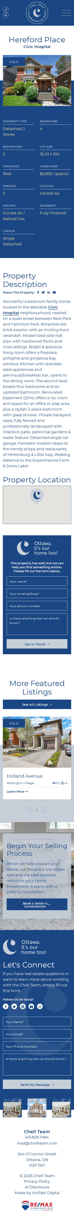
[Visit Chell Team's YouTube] (31, 1006)
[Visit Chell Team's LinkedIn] (23, 1006)
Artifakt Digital (46, 1192)
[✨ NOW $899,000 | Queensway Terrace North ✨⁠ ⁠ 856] (61, 1107)
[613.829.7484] (6, 9)
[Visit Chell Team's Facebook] (6, 1006)
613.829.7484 (37, 1137)
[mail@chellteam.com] (6, 15)
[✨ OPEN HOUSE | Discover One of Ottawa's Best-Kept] (12, 1107)
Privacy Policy (37, 1181)
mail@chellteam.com (37, 1143)
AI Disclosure (37, 1186)
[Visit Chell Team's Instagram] (40, 1006)
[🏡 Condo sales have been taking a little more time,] (37, 1107)
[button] (66, 13)
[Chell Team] (37, 12)
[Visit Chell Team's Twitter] (14, 1006)
